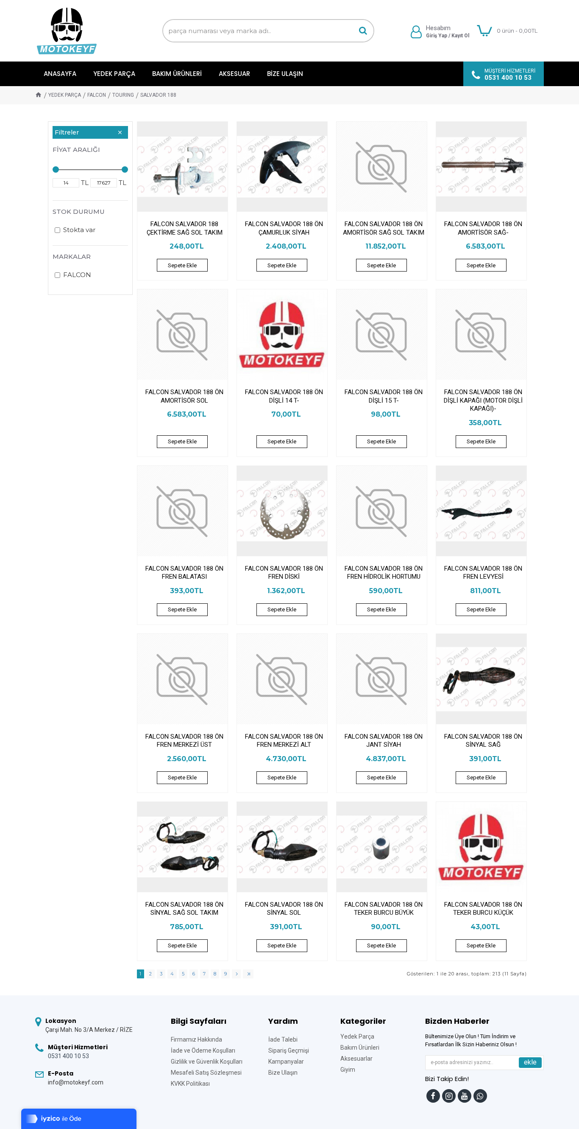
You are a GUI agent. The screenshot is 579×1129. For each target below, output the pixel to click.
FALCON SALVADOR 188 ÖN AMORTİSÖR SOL (184, 396)
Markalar (72, 256)
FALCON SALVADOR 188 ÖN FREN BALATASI (184, 573)
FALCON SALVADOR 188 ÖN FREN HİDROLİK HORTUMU (384, 573)
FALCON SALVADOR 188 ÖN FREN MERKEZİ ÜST (184, 741)
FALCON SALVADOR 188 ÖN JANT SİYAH (384, 741)
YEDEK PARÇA (64, 95)
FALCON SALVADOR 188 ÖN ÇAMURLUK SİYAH (284, 228)
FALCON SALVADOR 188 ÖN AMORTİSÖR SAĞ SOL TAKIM (383, 228)
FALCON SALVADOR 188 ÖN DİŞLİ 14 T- (284, 396)
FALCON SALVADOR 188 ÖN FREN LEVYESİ (483, 573)
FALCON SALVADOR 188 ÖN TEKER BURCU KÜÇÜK (483, 909)
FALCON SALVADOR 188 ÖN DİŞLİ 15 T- (384, 396)
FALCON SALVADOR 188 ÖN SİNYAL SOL (284, 909)
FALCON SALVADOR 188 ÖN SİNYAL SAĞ (483, 741)
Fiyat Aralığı (76, 150)
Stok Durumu (79, 211)
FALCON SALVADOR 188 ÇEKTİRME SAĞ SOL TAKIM (185, 228)
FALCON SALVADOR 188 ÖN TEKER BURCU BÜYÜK (384, 909)
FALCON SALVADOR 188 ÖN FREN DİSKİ (284, 573)
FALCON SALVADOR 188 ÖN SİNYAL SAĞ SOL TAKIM (184, 909)
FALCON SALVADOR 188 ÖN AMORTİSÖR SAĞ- (483, 228)
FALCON (96, 95)
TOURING (123, 95)
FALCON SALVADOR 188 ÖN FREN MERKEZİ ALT (284, 741)
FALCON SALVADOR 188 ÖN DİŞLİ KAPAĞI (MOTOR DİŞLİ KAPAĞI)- (483, 400)
